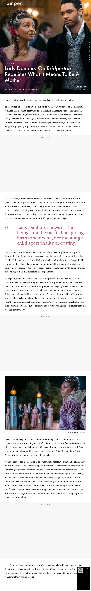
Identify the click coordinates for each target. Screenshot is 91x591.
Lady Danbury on (72, 122)
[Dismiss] (87, 568)
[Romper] (13, 4)
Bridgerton (9, 126)
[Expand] (79, 568)
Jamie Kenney (80, 87)
